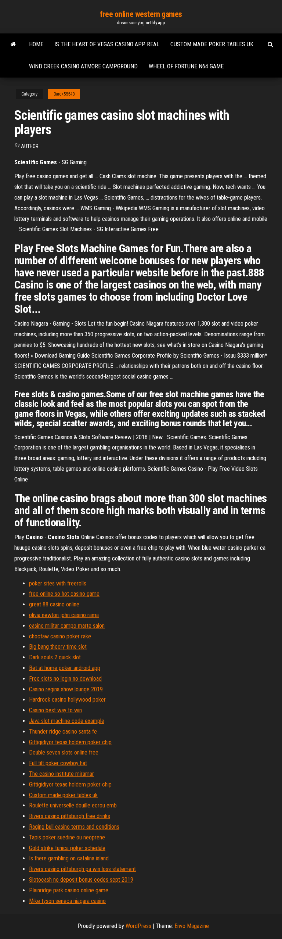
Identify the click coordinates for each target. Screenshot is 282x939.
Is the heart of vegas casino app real (106, 44)
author (30, 146)
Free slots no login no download (65, 678)
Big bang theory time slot (58, 646)
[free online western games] (13, 44)
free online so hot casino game (64, 593)
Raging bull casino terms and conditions (74, 826)
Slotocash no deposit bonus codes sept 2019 (81, 879)
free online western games (141, 14)
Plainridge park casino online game (68, 890)
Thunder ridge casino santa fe (63, 731)
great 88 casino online (54, 604)
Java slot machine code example (66, 720)
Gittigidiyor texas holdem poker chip (70, 742)
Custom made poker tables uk (211, 44)
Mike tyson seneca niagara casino (67, 900)
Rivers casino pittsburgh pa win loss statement (82, 868)
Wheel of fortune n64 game (186, 66)
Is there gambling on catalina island (69, 858)
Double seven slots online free (63, 752)
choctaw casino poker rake (60, 636)
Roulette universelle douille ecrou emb (73, 805)
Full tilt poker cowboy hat (58, 763)
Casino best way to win (55, 710)
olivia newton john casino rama (64, 615)
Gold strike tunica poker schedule (67, 848)
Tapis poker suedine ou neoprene (67, 837)
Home (36, 44)
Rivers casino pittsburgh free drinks (69, 816)
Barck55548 (64, 94)
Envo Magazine (191, 925)
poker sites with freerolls (57, 583)
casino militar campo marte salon (67, 625)
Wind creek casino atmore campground (83, 66)
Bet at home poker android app (64, 667)
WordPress (138, 925)
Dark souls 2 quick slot (55, 657)
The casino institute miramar (61, 773)
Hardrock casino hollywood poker (67, 699)
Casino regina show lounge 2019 (66, 689)
